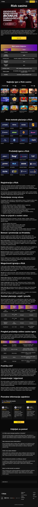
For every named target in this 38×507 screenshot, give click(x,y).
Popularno (4, 85)
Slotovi (32, 85)
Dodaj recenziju (31, 401)
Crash (23, 85)
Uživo (14, 85)
